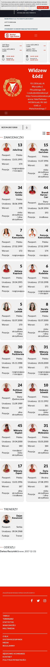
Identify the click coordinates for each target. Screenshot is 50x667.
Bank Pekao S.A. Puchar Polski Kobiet (19, 19)
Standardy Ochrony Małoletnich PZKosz (21, 29)
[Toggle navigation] (36, 35)
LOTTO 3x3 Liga (10, 22)
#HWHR (7, 25)
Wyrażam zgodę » (43, 7)
